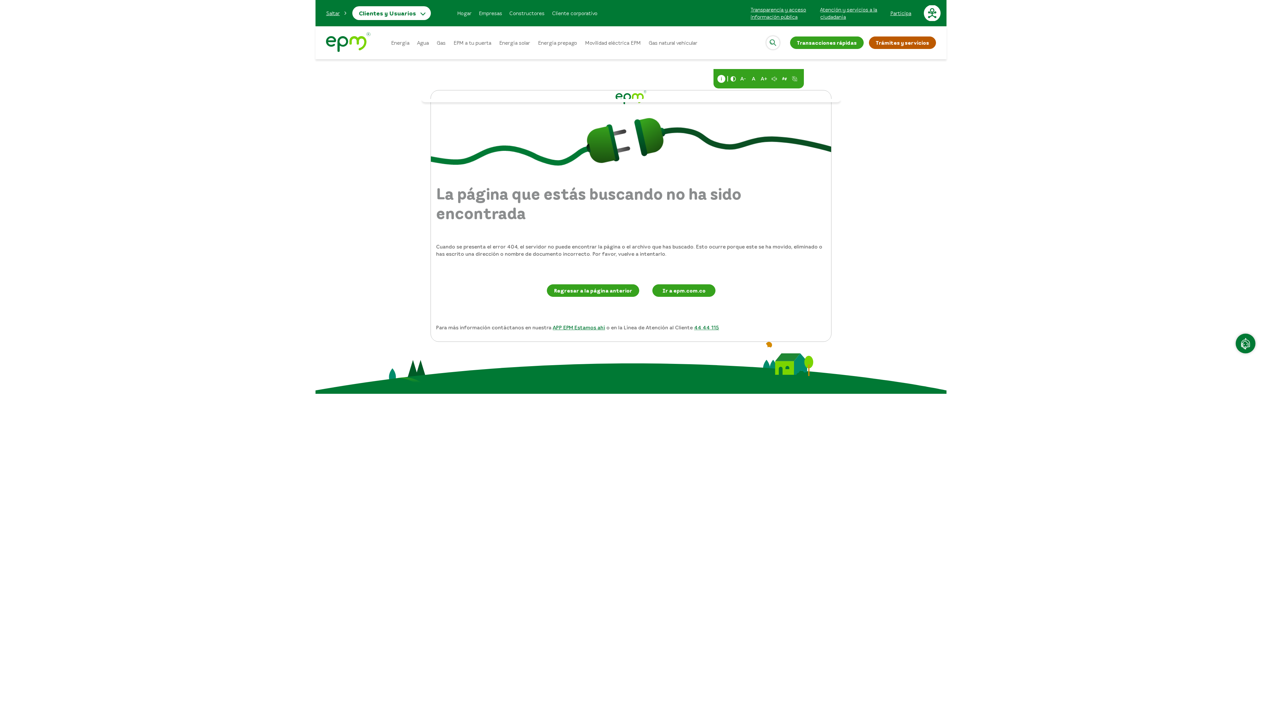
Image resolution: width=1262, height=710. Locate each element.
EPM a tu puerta (472, 42)
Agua (423, 42)
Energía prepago (557, 42)
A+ (764, 78)
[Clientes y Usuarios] (348, 43)
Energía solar (514, 42)
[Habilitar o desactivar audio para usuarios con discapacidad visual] (774, 79)
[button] (336, 13)
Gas (441, 42)
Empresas (490, 13)
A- (743, 78)
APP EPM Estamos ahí (579, 327)
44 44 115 (706, 327)
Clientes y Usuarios (387, 13)
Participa (900, 13)
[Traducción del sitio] (795, 79)
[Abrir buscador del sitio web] (773, 42)
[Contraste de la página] (733, 79)
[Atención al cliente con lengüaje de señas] (784, 79)
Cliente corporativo (574, 13)
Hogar (464, 13)
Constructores (527, 13)
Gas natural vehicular (673, 42)
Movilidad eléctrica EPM (613, 42)
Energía (400, 42)
